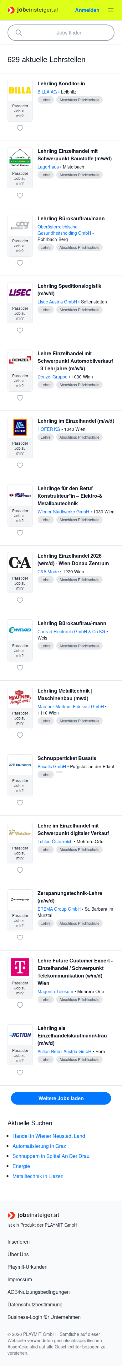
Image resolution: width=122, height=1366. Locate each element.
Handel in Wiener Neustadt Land (49, 1135)
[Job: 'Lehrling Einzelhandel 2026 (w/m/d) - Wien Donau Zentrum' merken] (20, 600)
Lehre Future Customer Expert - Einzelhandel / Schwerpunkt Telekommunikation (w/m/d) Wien (75, 972)
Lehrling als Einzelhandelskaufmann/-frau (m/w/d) (72, 1035)
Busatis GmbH (52, 766)
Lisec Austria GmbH (58, 301)
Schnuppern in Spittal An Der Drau (51, 1156)
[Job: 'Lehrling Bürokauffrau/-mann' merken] (20, 668)
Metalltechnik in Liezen (38, 1176)
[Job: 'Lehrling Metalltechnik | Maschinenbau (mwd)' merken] (20, 735)
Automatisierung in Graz (39, 1145)
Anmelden (87, 9)
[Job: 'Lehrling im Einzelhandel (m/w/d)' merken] (20, 465)
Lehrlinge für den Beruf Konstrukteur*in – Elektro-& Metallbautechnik (70, 496)
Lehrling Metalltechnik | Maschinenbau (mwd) (65, 694)
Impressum (20, 1279)
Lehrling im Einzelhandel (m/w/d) (76, 420)
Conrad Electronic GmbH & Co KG (72, 631)
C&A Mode (49, 571)
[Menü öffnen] (110, 10)
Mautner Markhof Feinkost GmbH (71, 706)
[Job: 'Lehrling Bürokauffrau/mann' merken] (20, 263)
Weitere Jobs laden (61, 1098)
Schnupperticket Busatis (67, 758)
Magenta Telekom (56, 991)
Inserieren (19, 1241)
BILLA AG (48, 91)
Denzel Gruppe (53, 376)
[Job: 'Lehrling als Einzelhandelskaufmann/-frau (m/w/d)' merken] (20, 1072)
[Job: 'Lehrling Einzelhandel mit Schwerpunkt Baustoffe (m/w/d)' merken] (20, 195)
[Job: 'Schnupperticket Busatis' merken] (20, 802)
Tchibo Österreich (56, 841)
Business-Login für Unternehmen (44, 1316)
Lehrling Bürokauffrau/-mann (72, 623)
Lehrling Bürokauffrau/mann (71, 218)
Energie (21, 1166)
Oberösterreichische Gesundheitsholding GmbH (65, 229)
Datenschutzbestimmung (35, 1304)
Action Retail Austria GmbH (65, 1051)
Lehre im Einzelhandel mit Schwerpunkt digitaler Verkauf (73, 829)
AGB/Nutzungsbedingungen (39, 1291)
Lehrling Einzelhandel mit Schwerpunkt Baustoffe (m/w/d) (75, 154)
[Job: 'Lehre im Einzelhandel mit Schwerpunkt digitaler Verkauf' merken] (20, 870)
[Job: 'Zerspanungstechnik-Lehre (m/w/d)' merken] (20, 937)
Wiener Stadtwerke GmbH (64, 511)
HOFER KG (49, 429)
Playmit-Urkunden (28, 1266)
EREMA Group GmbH (60, 909)
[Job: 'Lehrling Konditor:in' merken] (20, 128)
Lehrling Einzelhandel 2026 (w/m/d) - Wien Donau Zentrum (73, 559)
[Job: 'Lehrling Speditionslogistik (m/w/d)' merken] (20, 330)
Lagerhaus (49, 166)
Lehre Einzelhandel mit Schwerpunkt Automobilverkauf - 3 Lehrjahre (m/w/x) (75, 361)
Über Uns (18, 1254)
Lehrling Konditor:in (61, 83)
